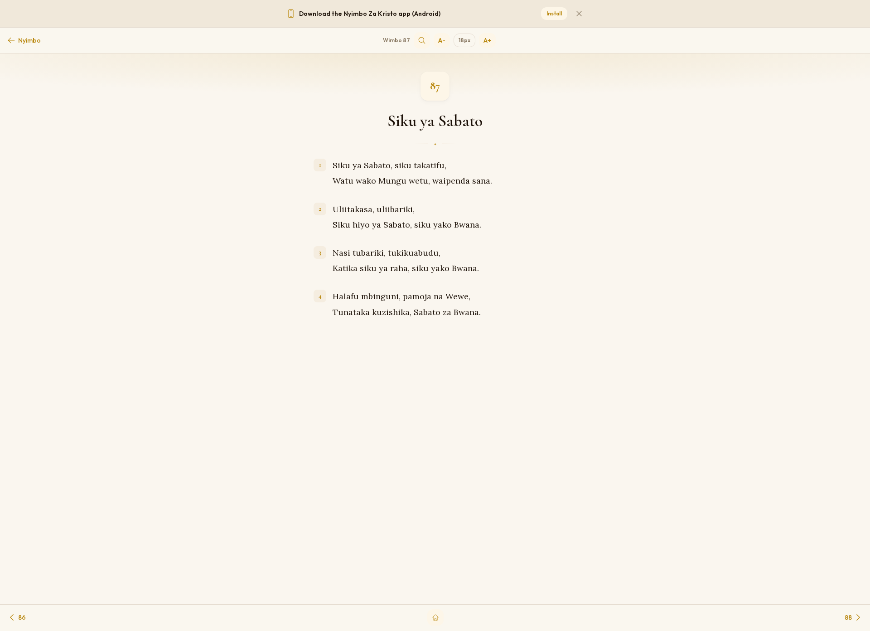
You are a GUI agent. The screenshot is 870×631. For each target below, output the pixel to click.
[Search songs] (422, 40)
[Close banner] (579, 13)
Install (554, 13)
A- (441, 40)
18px (464, 40)
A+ (487, 40)
